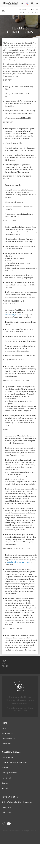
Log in (4, 728)
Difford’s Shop (6, 743)
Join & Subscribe (7, 733)
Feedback (5, 788)
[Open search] (32, 3)
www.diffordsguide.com (13, 315)
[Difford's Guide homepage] (10, 3)
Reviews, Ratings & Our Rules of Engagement (17, 802)
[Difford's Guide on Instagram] (4, 824)
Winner (35, 12)
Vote (29, 12)
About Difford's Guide (11, 752)
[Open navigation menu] (37, 3)
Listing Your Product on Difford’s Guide (14, 762)
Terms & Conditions (10, 797)
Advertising (5, 767)
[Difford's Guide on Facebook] (9, 824)
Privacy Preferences (8, 738)
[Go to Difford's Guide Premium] (27, 3)
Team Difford (6, 778)
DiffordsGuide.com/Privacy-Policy (18, 562)
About (22, 12)
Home (4, 723)
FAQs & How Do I (8, 757)
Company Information (9, 773)
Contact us (5, 783)
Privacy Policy (6, 807)
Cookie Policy (6, 812)
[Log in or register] (22, 3)
